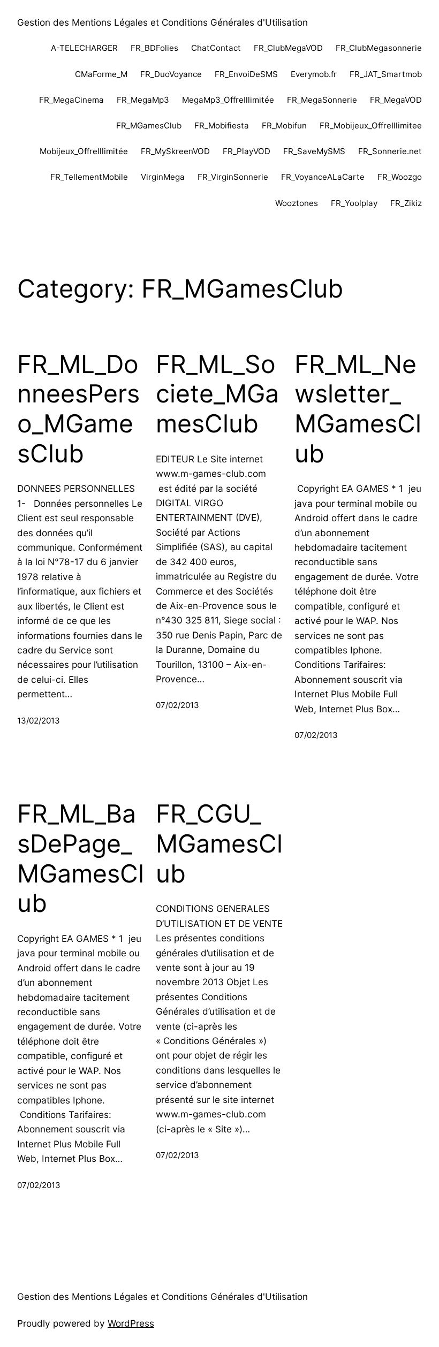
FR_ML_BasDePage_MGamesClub (80, 858)
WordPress (131, 1323)
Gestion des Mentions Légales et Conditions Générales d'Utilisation (162, 22)
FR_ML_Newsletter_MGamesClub (357, 408)
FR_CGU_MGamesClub (219, 843)
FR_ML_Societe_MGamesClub (217, 393)
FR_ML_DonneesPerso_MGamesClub (78, 408)
